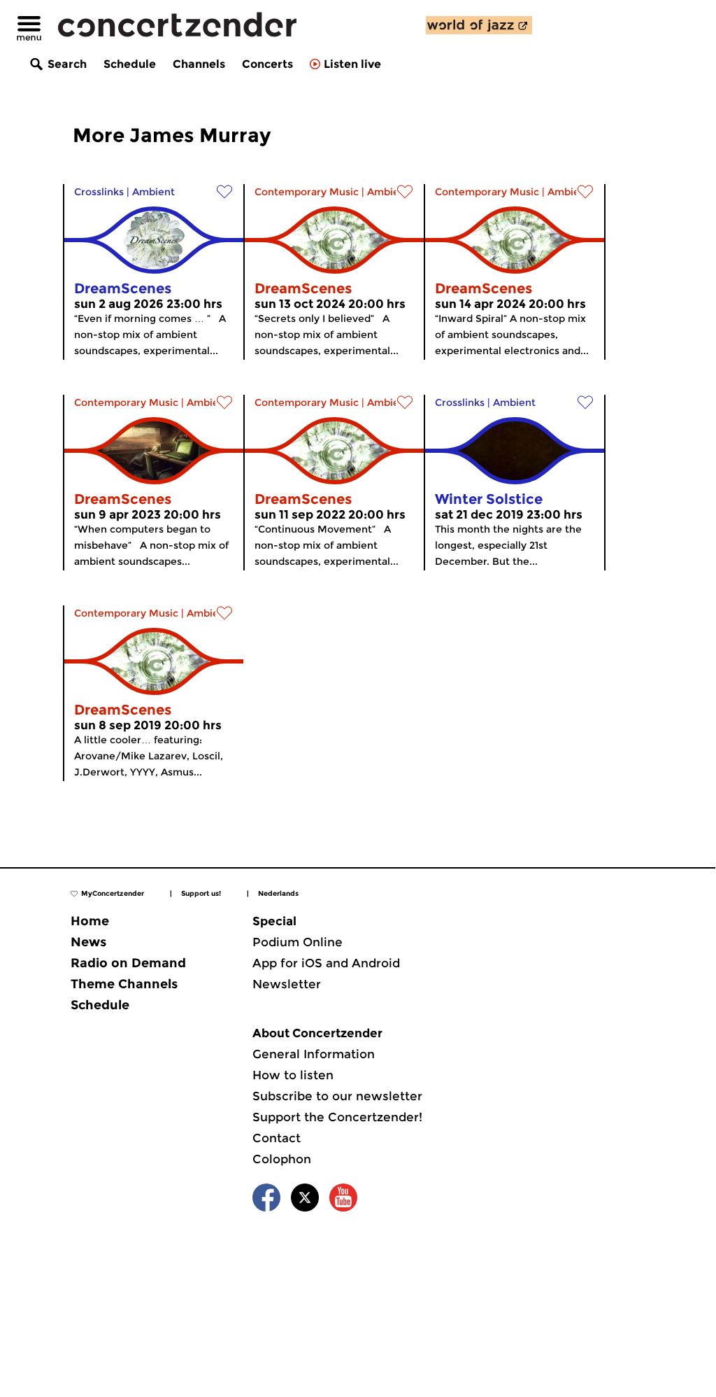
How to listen (293, 1075)
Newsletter (286, 984)
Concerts (267, 64)
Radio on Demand (128, 963)
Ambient (153, 191)
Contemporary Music (307, 191)
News (88, 942)
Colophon (281, 1159)
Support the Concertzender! (337, 1117)
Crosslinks (99, 191)
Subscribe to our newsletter (337, 1096)
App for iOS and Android (326, 963)
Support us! (201, 893)
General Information (313, 1054)
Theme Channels (124, 984)
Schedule (129, 64)
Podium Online (297, 942)
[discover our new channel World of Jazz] (479, 25)
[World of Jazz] (479, 25)
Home (90, 921)
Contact (276, 1138)
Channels (199, 64)
